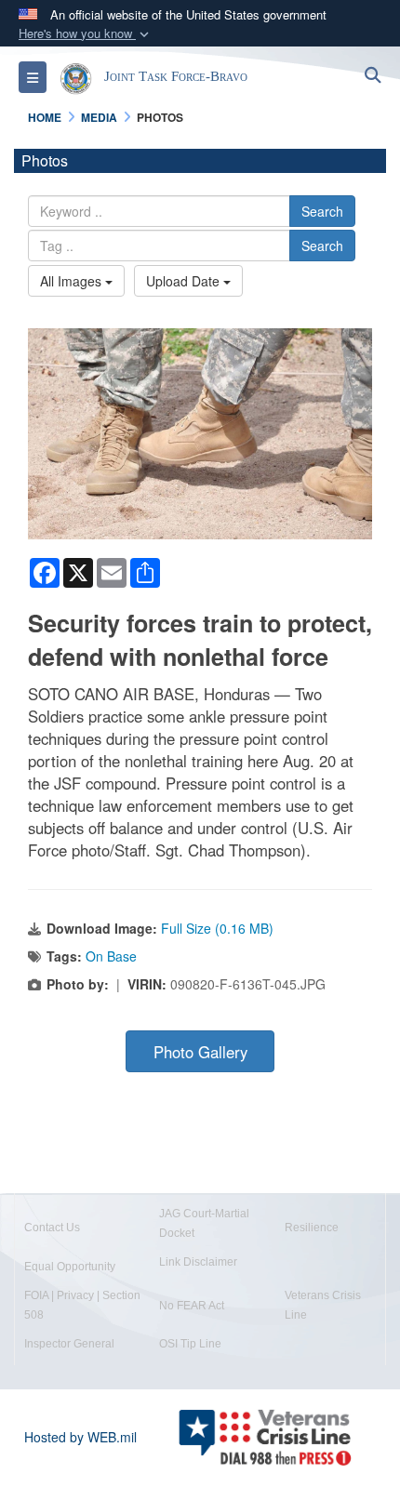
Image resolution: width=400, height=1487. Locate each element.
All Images (72, 281)
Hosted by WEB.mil (80, 1436)
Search (322, 211)
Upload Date (184, 281)
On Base (111, 956)
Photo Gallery (200, 1052)
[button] (86, 34)
